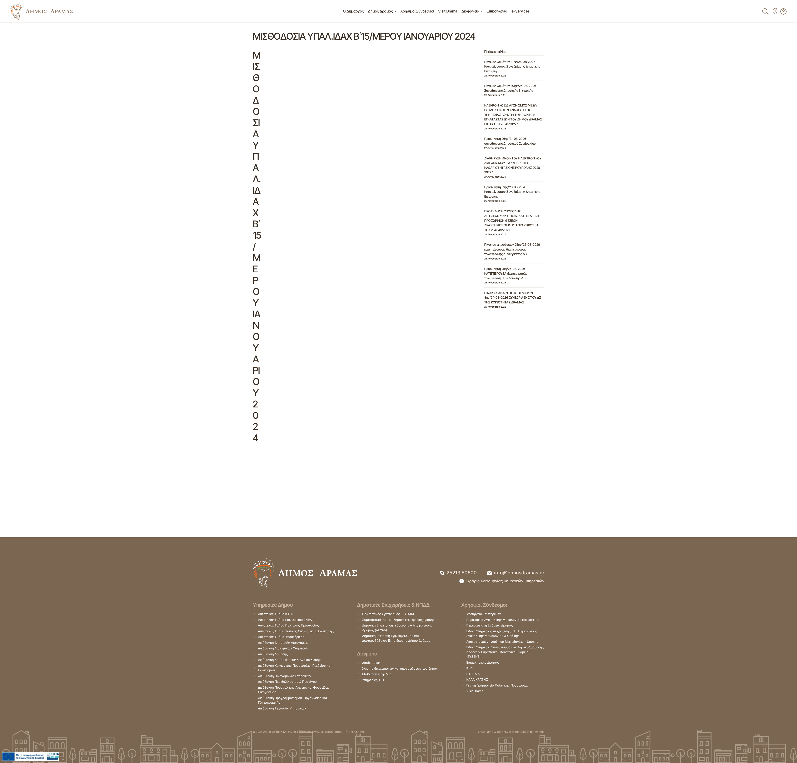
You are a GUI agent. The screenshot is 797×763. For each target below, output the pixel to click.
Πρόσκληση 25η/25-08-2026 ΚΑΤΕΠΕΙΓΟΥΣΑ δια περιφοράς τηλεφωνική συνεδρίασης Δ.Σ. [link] (505, 273)
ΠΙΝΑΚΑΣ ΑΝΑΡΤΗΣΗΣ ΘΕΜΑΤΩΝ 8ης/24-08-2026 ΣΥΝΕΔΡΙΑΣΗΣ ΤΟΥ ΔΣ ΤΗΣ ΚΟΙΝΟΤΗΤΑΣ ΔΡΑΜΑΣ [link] (512, 297)
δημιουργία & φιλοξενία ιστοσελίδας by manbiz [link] (511, 731)
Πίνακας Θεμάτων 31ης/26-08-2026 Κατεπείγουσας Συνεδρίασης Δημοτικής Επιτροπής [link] (512, 66)
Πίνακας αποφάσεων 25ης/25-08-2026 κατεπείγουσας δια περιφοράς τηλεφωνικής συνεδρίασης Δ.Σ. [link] (512, 249)
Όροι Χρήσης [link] (355, 731)
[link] (41, 11)
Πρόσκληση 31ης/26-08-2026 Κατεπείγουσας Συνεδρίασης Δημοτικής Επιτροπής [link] (512, 191)
